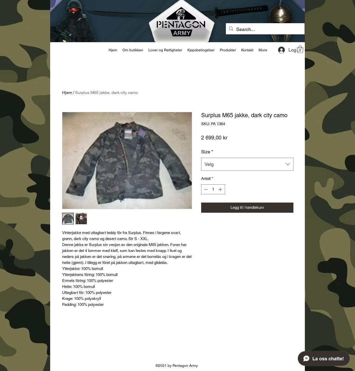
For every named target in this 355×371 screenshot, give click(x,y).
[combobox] (247, 164)
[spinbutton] (213, 189)
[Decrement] (205, 189)
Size (207, 151)
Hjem (67, 92)
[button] (300, 49)
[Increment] (220, 189)
